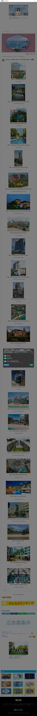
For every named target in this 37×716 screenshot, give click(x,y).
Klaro (32, 366)
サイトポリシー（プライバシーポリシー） (24, 352)
